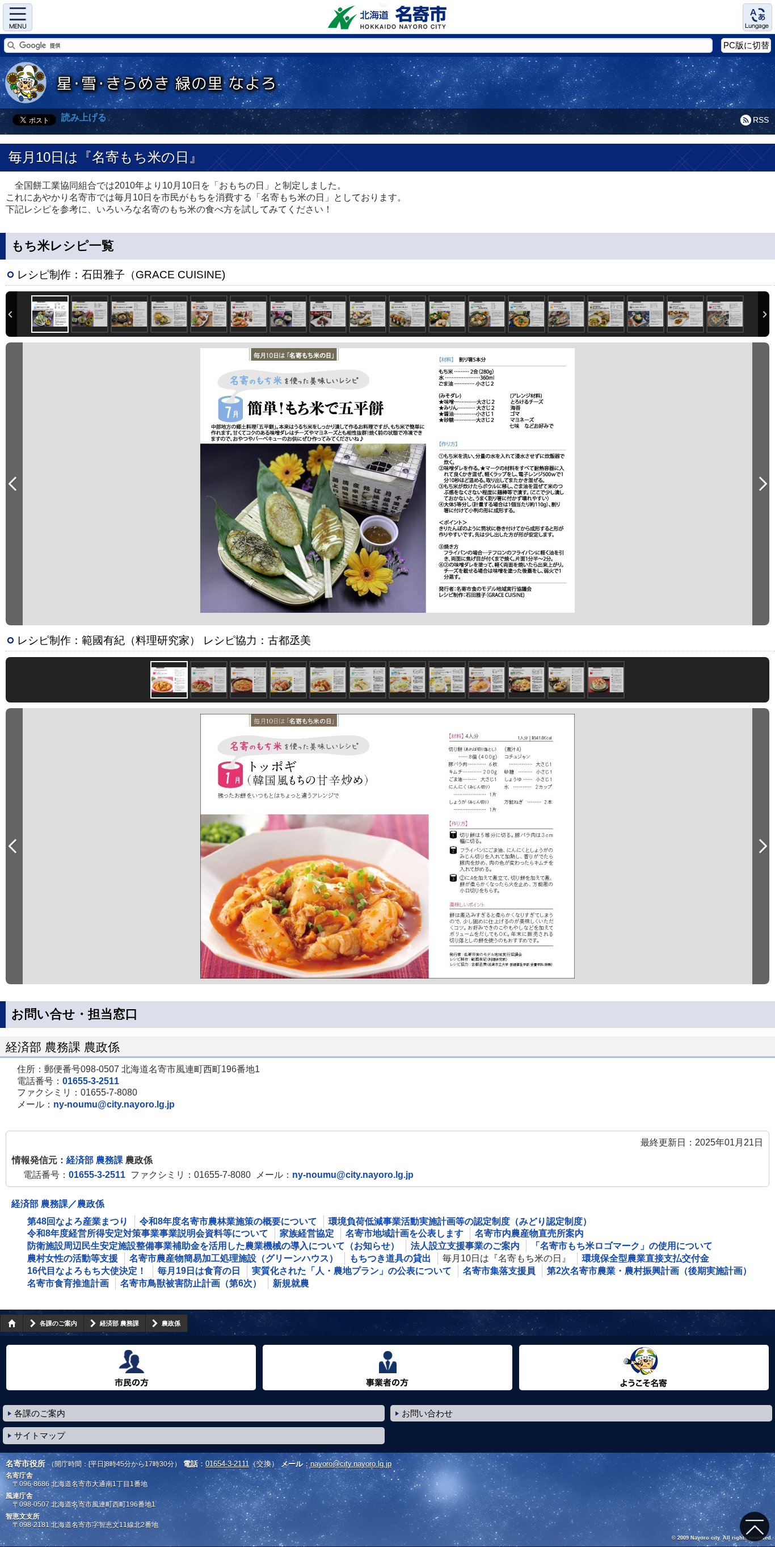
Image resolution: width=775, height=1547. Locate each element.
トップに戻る (754, 1526)
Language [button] (757, 17)
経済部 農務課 (95, 1160)
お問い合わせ (427, 1413)
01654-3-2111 (227, 1464)
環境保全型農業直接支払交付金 (645, 1258)
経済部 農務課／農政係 (57, 1204)
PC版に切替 (746, 45)
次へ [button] (763, 314)
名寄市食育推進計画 (68, 1283)
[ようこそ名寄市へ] (644, 1367)
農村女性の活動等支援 (72, 1258)
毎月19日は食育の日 (199, 1271)
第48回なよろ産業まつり (77, 1221)
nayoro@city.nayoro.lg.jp (350, 1464)
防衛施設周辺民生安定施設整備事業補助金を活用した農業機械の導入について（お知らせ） (213, 1246)
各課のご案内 (58, 1323)
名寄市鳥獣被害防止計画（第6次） (191, 1283)
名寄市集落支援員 (499, 1271)
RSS (761, 119)
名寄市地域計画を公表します (405, 1233)
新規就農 (291, 1283)
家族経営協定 (307, 1233)
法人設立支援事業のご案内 (465, 1246)
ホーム (11, 1323)
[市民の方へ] (131, 1367)
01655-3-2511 (90, 1081)
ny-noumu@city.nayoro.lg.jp (114, 1104)
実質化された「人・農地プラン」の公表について (352, 1271)
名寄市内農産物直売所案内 (529, 1233)
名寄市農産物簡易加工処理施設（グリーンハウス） (233, 1258)
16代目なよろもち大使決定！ (86, 1271)
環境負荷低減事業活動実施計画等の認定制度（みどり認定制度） (460, 1221)
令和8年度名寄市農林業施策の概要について (228, 1221)
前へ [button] (11, 314)
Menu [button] (17, 17)
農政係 (171, 1323)
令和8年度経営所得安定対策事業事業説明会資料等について (147, 1233)
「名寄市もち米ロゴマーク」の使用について (622, 1246)
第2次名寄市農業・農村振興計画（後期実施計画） (649, 1271)
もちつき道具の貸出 (390, 1258)
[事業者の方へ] (387, 1367)
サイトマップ (39, 1435)
